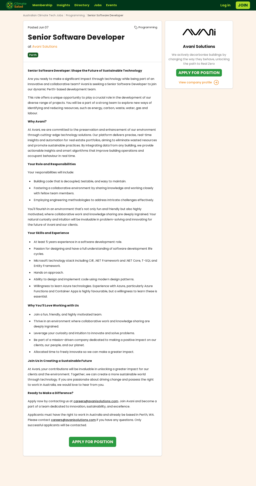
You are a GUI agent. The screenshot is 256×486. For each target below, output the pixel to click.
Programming (75, 15)
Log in (225, 5)
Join (243, 5)
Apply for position (92, 441)
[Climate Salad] (17, 5)
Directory (81, 5)
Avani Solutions (44, 46)
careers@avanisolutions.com (95, 401)
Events (111, 5)
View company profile (195, 82)
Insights (63, 5)
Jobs (98, 5)
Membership (42, 5)
